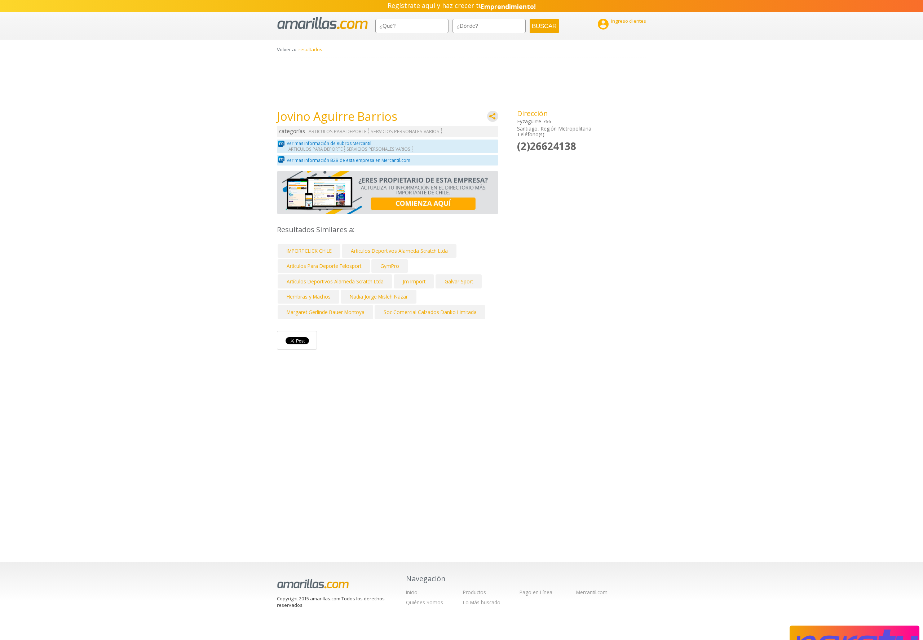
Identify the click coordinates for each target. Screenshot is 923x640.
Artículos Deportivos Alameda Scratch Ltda (399, 250)
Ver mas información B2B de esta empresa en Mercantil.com (348, 160)
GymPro (389, 265)
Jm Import (414, 281)
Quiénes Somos (424, 602)
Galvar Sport (459, 281)
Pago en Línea (536, 592)
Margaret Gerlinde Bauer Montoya (326, 312)
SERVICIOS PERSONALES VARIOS (405, 131)
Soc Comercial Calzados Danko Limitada (430, 312)
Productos (474, 592)
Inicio (412, 592)
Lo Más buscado (481, 602)
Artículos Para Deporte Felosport (324, 265)
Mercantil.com (592, 592)
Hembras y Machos (309, 296)
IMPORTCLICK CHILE (309, 250)
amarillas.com (322, 23)
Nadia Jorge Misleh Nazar (379, 296)
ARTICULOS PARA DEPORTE (338, 131)
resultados (310, 49)
